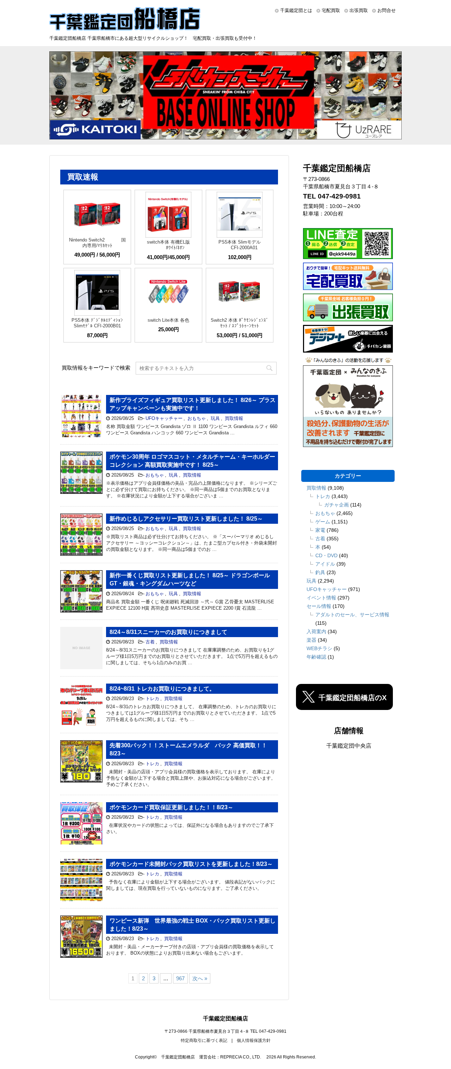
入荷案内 (316, 631)
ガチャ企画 (336, 505)
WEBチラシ (319, 648)
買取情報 (234, 418)
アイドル (325, 564)
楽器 (311, 640)
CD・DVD (326, 555)
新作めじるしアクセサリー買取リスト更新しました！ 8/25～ (186, 519)
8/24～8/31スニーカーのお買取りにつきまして (168, 632)
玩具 (215, 418)
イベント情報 (321, 597)
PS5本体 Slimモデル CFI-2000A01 (239, 244)
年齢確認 (316, 657)
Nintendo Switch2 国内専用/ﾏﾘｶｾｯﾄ (97, 242)
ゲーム (322, 521)
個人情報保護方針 (254, 1040)
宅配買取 (331, 10)
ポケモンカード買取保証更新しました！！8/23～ (171, 807)
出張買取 (359, 10)
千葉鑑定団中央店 (348, 746)
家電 (320, 530)
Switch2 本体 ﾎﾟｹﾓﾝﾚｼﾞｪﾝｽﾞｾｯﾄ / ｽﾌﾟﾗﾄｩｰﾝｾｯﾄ (239, 322)
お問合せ (386, 10)
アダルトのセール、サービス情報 (352, 614)
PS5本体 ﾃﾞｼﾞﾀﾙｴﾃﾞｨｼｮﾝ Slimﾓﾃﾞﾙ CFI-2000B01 (97, 322)
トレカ (152, 698)
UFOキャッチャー (164, 418)
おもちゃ (196, 418)
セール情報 (319, 606)
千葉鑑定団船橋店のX (353, 698)
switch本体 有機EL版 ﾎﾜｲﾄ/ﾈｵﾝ (168, 244)
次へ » (199, 978)
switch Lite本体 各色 (168, 320)
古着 (150, 641)
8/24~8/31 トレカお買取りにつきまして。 (162, 689)
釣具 (320, 572)
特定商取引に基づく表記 (204, 1040)
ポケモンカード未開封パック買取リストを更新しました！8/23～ (191, 864)
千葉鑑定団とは (296, 10)
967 (180, 978)
